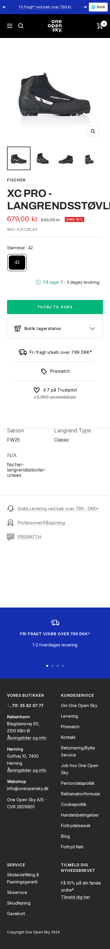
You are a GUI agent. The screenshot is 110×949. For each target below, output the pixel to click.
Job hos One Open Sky (79, 769)
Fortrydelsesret (75, 825)
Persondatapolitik (78, 783)
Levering (69, 716)
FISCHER (16, 179)
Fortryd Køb (72, 846)
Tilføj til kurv (55, 307)
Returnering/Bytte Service (78, 751)
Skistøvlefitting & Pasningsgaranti (23, 878)
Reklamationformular (80, 793)
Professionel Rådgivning (41, 522)
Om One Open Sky (79, 705)
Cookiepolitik (74, 804)
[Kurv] (100, 26)
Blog (65, 836)
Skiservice (17, 892)
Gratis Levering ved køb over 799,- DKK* (58, 508)
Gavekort (16, 913)
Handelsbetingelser (80, 814)
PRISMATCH (29, 536)
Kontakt (68, 737)
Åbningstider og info (26, 737)
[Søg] (20, 26)
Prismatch (70, 726)
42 (17, 262)
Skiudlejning (19, 902)
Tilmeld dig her (75, 897)
